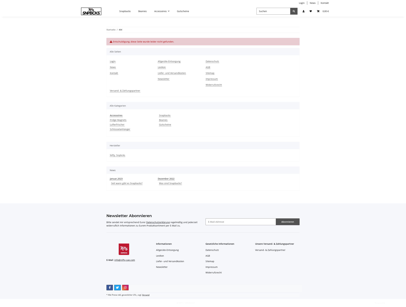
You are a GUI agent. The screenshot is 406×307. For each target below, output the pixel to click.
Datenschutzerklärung (158, 222)
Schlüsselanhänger (120, 129)
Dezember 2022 (166, 178)
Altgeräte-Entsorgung (169, 61)
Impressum (212, 78)
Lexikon (162, 67)
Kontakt (325, 2)
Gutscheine (165, 124)
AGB (208, 67)
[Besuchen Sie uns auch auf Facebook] (109, 287)
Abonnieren (287, 221)
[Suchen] (294, 11)
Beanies (163, 119)
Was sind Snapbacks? (170, 183)
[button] (303, 11)
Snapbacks (164, 115)
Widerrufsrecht (214, 84)
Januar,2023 (116, 178)
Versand (145, 295)
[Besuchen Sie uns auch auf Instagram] (125, 287)
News (313, 2)
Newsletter (163, 78)
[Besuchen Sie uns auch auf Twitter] (117, 287)
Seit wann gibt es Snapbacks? (126, 183)
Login (302, 2)
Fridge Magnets (118, 119)
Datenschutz (212, 61)
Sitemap (210, 73)
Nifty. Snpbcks (117, 155)
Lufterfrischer (117, 124)
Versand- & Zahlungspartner (125, 90)
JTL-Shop (389, 303)
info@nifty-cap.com (124, 259)
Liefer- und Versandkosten (172, 73)
